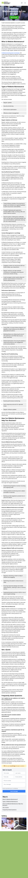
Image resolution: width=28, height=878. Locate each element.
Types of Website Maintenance (10, 801)
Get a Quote (6, 807)
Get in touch (14, 17)
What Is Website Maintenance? (10, 799)
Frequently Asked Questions (9, 809)
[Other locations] (21, 3)
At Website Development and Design (11, 53)
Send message (14, 791)
